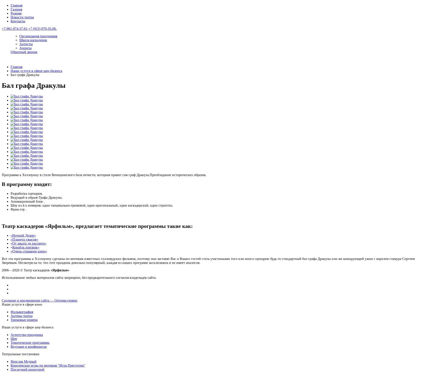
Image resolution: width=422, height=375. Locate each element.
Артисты (26, 44)
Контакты (18, 21)
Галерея (16, 9)
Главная (16, 5)
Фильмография (22, 312)
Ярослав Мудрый (23, 361)
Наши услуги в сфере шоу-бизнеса (36, 71)
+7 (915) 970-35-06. (42, 29)
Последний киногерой (27, 369)
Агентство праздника (27, 335)
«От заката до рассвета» (28, 243)
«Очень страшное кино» (29, 251)
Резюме (16, 13)
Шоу (14, 339)
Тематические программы (30, 342)
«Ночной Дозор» (23, 235)
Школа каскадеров (33, 40)
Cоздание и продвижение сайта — (40, 300)
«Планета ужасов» (24, 239)
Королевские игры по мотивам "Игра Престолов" (48, 365)
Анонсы (25, 48)
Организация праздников (38, 36)
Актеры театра (22, 316)
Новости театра (22, 17)
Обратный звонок (24, 52)
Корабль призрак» (25, 247)
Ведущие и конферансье (29, 346)
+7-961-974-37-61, (15, 29)
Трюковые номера (24, 320)
